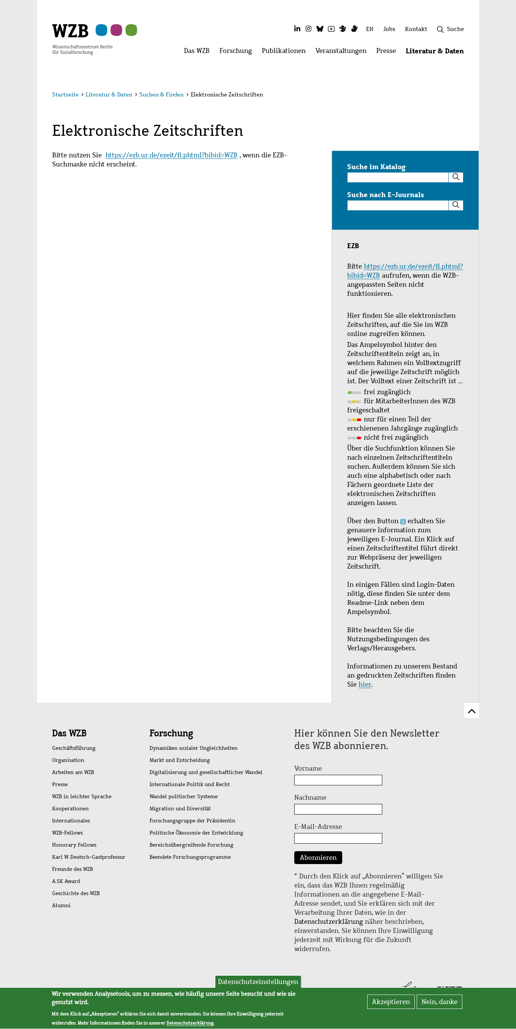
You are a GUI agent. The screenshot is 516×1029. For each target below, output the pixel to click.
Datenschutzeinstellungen (258, 981)
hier (364, 684)
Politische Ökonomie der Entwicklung (196, 832)
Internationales (71, 820)
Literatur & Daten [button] (437, 53)
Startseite (65, 94)
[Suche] (456, 177)
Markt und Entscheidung (180, 760)
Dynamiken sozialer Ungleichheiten (194, 748)
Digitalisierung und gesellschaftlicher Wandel (206, 772)
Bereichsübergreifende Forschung (191, 845)
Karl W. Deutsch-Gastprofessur (88, 857)
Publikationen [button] (286, 53)
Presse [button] (388, 53)
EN (370, 29)
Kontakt (416, 29)
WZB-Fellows (67, 832)
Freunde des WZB (72, 869)
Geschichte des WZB (76, 893)
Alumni (61, 905)
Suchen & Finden (161, 94)
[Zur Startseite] (82, 39)
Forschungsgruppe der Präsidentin (192, 820)
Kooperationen (70, 808)
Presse (60, 784)
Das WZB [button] (199, 53)
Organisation (68, 760)
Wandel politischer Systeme (184, 796)
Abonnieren (318, 857)
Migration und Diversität (180, 808)
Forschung (171, 733)
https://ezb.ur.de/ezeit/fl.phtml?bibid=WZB (171, 155)
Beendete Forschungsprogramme (190, 857)
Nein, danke (439, 1001)
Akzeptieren (391, 1001)
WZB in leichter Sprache (81, 796)
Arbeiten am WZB (73, 772)
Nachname (310, 797)
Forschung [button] (238, 53)
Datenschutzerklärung (328, 921)
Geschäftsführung (74, 748)
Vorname (308, 768)
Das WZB (69, 733)
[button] (465, 95)
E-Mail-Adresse (318, 826)
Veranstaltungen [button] (343, 53)
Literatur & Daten (109, 94)
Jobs (389, 29)
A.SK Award (66, 881)
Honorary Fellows (74, 845)
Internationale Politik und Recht (190, 784)
